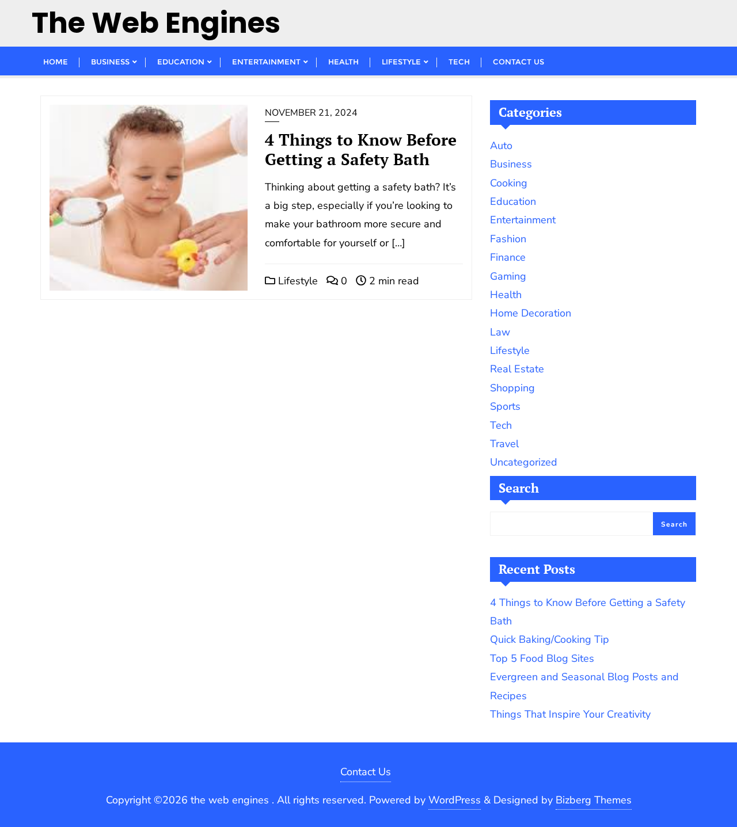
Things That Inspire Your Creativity (570, 714)
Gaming (508, 276)
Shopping (512, 388)
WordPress (454, 800)
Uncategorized (523, 462)
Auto (501, 146)
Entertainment (523, 220)
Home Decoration (530, 313)
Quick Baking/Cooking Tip (549, 639)
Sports (505, 406)
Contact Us (365, 772)
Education (513, 201)
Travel (504, 444)
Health (506, 295)
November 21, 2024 (311, 112)
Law (500, 332)
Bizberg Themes (594, 800)
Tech (501, 425)
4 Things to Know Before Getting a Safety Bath (361, 149)
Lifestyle (296, 281)
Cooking (508, 183)
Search (519, 487)
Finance (508, 257)
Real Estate (517, 369)
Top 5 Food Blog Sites (542, 658)
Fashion (508, 239)
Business (511, 164)
